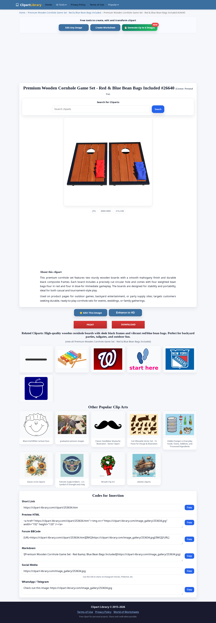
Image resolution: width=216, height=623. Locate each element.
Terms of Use (97, 4)
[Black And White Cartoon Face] (36, 424)
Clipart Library (100, 607)
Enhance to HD (125, 312)
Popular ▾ (113, 4)
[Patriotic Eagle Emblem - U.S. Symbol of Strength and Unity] (72, 465)
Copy (189, 507)
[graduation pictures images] (72, 424)
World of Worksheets (126, 612)
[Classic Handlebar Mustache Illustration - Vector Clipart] (108, 424)
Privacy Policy (78, 4)
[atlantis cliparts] (144, 465)
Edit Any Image (73, 27)
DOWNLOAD (128, 324)
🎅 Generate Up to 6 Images (140, 26)
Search (158, 109)
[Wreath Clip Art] (108, 465)
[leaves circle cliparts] (36, 465)
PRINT (90, 324)
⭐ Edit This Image (91, 312)
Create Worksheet (105, 27)
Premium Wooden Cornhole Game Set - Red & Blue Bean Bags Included (64, 12)
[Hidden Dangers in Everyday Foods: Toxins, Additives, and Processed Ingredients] (180, 424)
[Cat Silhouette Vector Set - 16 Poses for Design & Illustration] (144, 424)
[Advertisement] (108, 58)
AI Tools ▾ (61, 4)
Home (48, 4)
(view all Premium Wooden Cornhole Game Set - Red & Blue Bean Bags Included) (108, 341)
